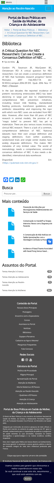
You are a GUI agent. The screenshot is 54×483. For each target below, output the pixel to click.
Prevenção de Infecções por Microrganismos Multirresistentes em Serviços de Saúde (37, 209)
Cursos (27, 320)
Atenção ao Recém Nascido (27, 391)
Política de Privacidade (27, 370)
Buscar (47, 193)
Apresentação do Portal (27, 379)
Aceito (28, 479)
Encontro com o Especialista (27, 316)
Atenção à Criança (27, 399)
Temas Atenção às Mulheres (14, 290)
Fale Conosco (27, 349)
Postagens (27, 312)
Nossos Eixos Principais (27, 308)
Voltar (7, 30)
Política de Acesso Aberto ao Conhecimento (35, 442)
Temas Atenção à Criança (12, 271)
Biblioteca (27, 332)
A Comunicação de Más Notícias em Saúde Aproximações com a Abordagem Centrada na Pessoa (37, 237)
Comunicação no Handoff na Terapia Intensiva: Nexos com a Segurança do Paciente (37, 223)
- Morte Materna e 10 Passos (28, 387)
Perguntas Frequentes (27, 345)
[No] (50, 472)
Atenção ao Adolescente (27, 403)
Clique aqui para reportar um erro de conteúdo (27, 455)
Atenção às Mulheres (27, 383)
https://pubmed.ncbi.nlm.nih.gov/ (20, 162)
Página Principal (27, 374)
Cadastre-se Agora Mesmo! (27, 340)
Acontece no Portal (27, 324)
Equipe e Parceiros (27, 336)
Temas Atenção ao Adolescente (15, 277)
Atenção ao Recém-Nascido (18, 8)
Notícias (27, 328)
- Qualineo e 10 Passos (27, 395)
